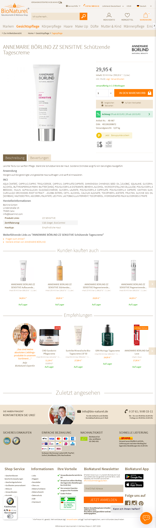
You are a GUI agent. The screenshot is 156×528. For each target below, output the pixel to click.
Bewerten (109, 105)
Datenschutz (37, 495)
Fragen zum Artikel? (15, 238)
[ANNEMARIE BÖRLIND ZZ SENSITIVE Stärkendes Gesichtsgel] (59, 270)
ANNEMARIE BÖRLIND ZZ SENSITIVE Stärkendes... (60, 286)
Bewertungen (39, 157)
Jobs (34, 475)
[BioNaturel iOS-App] (138, 484)
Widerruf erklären (39, 489)
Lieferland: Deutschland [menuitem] (111, 6)
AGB (33, 499)
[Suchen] (83, 16)
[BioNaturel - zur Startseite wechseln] (15, 9)
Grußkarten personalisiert (15, 485)
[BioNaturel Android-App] (138, 476)
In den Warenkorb (132, 93)
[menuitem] (109, 17)
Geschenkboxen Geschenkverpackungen (14, 477)
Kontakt (8, 495)
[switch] (10, 516)
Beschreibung (14, 157)
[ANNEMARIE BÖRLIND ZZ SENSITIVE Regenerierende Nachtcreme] (133, 270)
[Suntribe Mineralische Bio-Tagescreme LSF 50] (78, 335)
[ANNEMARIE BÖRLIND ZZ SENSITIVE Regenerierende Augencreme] (96, 270)
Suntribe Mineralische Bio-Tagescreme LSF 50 (78, 352)
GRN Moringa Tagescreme (107, 350)
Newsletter (36, 482)
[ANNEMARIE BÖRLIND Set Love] (137, 335)
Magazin (35, 479)
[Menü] (15, 498)
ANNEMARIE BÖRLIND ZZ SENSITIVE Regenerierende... (96, 286)
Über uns (35, 485)
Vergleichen (109, 102)
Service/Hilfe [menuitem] (73, 6)
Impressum (36, 502)
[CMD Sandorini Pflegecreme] (49, 335)
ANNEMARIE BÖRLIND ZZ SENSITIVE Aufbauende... (23, 286)
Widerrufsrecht (38, 492)
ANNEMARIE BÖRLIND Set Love (137, 352)
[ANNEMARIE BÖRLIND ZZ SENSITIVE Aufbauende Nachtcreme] (23, 270)
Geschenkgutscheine (13, 482)
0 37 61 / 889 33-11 (92, 6)
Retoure (8, 489)
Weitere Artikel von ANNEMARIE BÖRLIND (25, 241)
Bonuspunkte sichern (120, 135)
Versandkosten (11, 492)
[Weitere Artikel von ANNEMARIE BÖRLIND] (140, 49)
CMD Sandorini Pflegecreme (49, 352)
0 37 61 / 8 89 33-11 (141, 411)
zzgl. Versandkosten (115, 78)
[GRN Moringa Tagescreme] (108, 335)
